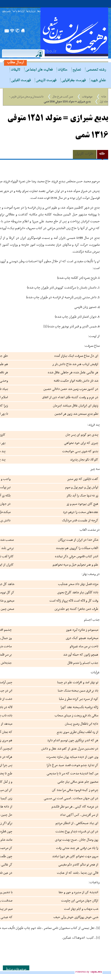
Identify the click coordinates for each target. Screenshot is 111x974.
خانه (103, 96)
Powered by (88, 971)
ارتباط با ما (18, 11)
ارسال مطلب (15, 62)
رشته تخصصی (96, 69)
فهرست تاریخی (46, 80)
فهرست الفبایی (21, 80)
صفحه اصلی (23, 32)
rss (12, 32)
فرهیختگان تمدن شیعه (74, 32)
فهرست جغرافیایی (73, 80)
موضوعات (87, 96)
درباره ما (30, 11)
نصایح (77, 69)
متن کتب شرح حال (62, 96)
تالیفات (15, 69)
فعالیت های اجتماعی (39, 69)
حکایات (62, 69)
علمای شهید (98, 80)
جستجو (6, 11)
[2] (98, 938)
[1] (45, 326)
